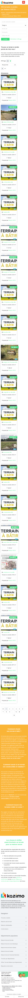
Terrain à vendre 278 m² (9, 575)
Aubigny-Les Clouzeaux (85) (10, 362)
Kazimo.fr (11, 795)
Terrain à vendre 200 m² (9, 184)
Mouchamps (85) (7, 452)
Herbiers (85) (6, 602)
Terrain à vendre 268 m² (9, 515)
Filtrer (5, 39)
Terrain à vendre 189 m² (9, 154)
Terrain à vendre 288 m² (9, 695)
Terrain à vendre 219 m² (9, 274)
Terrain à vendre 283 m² (9, 635)
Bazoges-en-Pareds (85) (9, 272)
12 (16, 712)
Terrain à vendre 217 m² (9, 244)
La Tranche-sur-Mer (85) (9, 92)
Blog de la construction (7, 966)
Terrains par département (7, 958)
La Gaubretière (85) (8, 512)
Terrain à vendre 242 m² (9, 394)
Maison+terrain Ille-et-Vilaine (8, 947)
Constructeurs (4, 929)
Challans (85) (6, 212)
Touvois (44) (6, 632)
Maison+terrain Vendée (7, 951)
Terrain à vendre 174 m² (9, 124)
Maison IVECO (12, 100)
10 (14, 715)
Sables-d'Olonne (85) (8, 122)
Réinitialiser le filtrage (15, 39)
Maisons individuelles (6, 925)
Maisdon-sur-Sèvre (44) (9, 692)
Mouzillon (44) (6, 332)
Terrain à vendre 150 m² (9, 94)
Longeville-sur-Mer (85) (9, 392)
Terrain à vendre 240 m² (9, 364)
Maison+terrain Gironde (7, 940)
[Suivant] (19, 711)
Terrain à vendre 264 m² (9, 485)
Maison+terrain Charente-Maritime (10, 955)
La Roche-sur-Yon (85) (8, 152)
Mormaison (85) (7, 422)
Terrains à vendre (5, 918)
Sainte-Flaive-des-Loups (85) (10, 542)
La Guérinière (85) (7, 662)
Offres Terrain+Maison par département (11, 962)
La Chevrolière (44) (8, 182)
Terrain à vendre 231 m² (9, 334)
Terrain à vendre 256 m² (9, 454)
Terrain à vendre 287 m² (9, 665)
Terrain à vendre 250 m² (9, 424)
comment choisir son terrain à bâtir (10, 758)
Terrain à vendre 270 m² (9, 545)
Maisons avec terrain (6, 921)
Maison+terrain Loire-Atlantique (9, 944)
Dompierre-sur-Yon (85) (9, 242)
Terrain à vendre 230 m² (9, 304)
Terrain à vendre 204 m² (9, 214)
